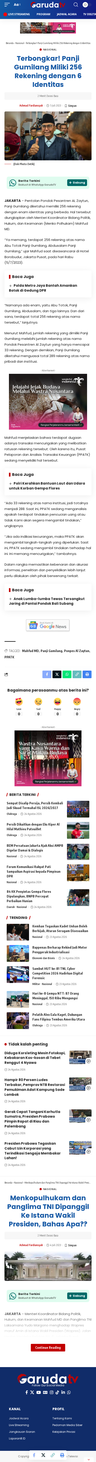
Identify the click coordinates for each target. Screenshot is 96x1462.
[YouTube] (38, 1392)
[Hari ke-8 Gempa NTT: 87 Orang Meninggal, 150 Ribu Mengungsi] (18, 999)
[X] (32, 1392)
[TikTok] (57, 1392)
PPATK (9, 657)
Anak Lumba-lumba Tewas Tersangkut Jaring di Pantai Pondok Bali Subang (47, 601)
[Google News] (45, 1392)
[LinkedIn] (63, 1392)
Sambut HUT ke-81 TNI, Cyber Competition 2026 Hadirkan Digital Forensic (57, 973)
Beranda (10, 43)
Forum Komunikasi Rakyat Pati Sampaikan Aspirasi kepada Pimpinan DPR (34, 871)
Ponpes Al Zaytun (76, 651)
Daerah (11, 907)
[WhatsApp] (69, 1392)
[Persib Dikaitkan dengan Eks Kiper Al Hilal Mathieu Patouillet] (78, 830)
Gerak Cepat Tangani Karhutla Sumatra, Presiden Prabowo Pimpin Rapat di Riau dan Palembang (32, 1119)
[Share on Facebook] (34, 1455)
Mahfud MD (30, 651)
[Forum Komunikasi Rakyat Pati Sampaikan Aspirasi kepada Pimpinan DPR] (78, 872)
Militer (36, 984)
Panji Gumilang (51, 651)
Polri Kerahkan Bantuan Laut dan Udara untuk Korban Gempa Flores (47, 486)
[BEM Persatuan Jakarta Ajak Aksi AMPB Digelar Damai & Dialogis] (78, 851)
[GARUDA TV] (48, 4)
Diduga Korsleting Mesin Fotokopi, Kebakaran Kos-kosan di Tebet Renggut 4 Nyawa (34, 1058)
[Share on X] (43, 1455)
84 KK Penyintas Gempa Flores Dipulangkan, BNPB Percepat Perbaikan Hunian (29, 896)
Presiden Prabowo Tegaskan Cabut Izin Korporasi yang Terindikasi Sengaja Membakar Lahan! (32, 1150)
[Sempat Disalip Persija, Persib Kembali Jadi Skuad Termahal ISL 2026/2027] (78, 809)
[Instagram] (51, 1392)
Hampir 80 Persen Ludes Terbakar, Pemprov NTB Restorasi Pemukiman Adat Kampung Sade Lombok (34, 1087)
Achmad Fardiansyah (31, 105)
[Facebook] (26, 1392)
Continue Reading (48, 1347)
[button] (8, 5)
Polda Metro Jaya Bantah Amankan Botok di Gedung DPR (43, 288)
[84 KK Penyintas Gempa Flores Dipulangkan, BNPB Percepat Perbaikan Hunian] (78, 897)
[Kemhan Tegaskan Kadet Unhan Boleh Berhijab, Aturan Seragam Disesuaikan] (18, 932)
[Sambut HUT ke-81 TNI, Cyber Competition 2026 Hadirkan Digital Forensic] (18, 974)
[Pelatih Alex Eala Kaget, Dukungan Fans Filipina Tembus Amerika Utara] (18, 1020)
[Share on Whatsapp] (67, 674)
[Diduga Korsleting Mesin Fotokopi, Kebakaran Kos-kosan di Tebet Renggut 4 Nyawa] (80, 1057)
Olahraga (12, 814)
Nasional (19, 43)
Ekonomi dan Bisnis (43, 958)
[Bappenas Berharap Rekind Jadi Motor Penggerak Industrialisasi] (18, 953)
